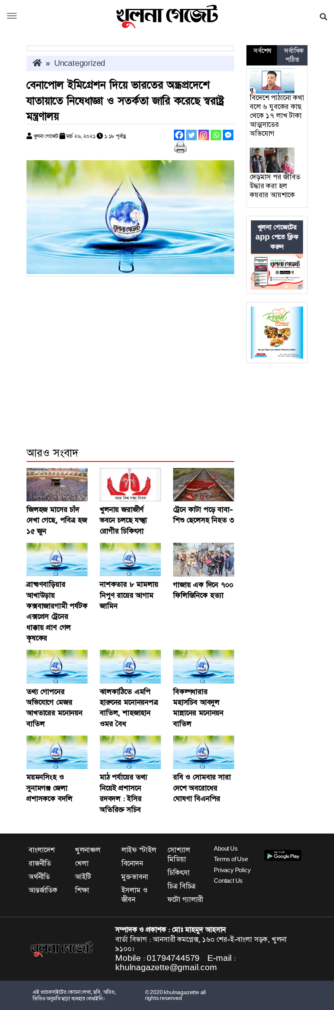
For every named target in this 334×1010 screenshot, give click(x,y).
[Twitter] (191, 135)
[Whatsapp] (216, 135)
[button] (12, 16)
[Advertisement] (130, 373)
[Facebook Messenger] (228, 135)
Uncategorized (79, 63)
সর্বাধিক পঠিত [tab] (294, 55)
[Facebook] (179, 135)
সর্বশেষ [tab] (262, 50)
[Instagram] (203, 135)
